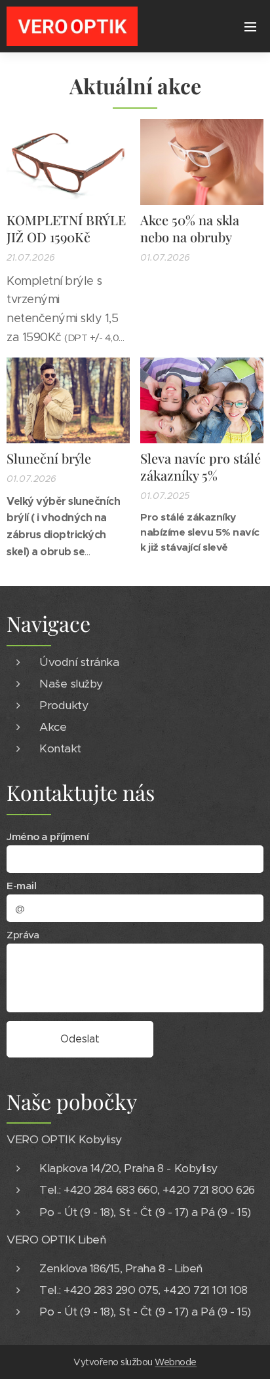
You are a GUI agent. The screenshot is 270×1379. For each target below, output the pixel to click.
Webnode (176, 1362)
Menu (250, 26)
